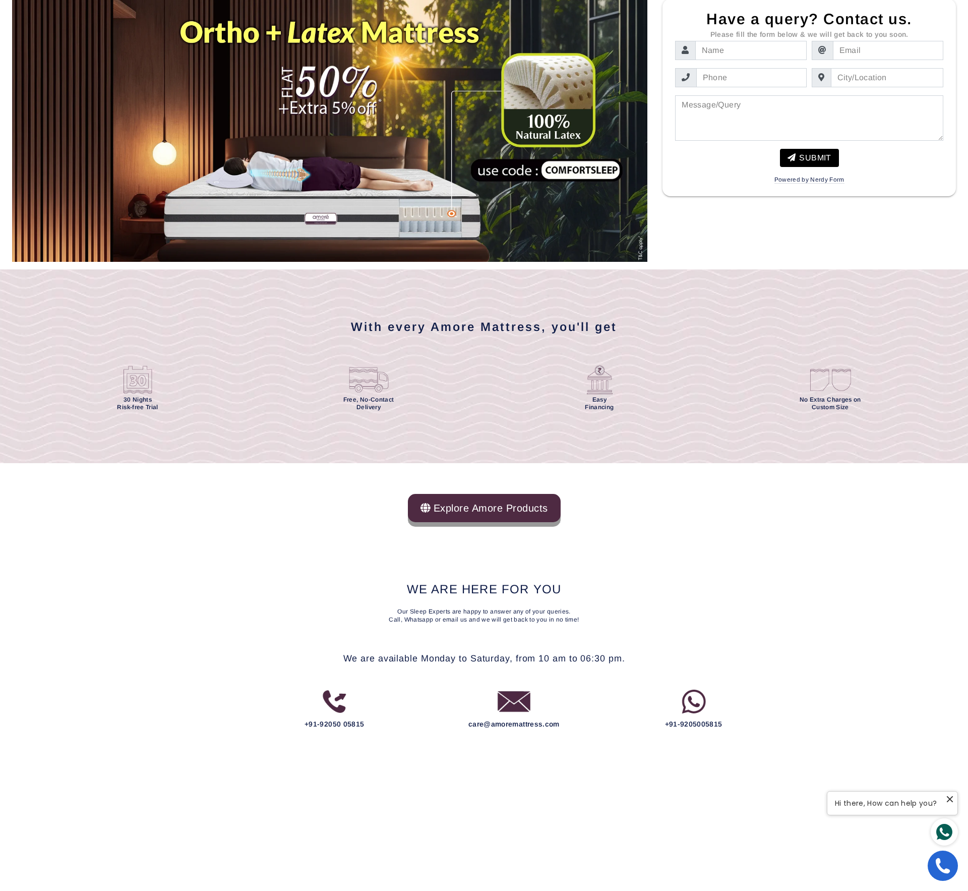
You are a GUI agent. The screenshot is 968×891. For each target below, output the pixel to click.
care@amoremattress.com (514, 724)
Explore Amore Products (489, 508)
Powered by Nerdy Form (809, 180)
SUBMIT (815, 157)
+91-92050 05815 (334, 724)
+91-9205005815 (693, 724)
